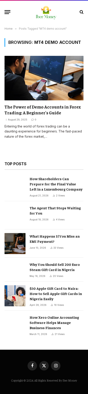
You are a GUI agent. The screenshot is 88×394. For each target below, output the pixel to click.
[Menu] (7, 12)
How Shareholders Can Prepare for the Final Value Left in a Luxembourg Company (56, 183)
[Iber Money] (46, 12)
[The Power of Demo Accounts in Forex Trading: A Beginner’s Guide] (44, 78)
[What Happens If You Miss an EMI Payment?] (15, 243)
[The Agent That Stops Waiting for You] (15, 215)
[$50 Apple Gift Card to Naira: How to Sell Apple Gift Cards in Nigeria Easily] (15, 295)
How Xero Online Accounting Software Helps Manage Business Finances (54, 322)
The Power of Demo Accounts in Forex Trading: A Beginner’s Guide (43, 109)
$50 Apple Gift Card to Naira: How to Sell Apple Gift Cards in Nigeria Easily (56, 293)
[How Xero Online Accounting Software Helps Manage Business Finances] (15, 324)
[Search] (81, 12)
